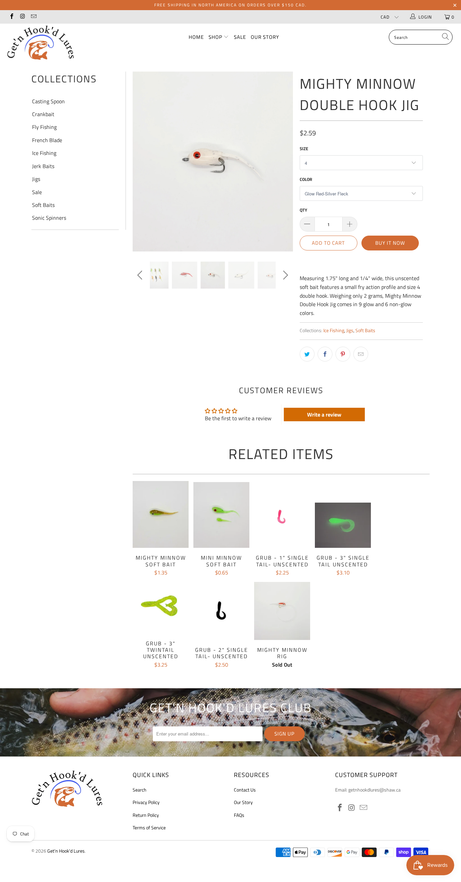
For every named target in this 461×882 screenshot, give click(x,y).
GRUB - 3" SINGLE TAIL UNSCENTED (343, 525)
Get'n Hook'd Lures (66, 850)
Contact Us (245, 789)
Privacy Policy (146, 802)
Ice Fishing (44, 153)
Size (304, 148)
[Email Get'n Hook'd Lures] (33, 17)
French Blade (47, 140)
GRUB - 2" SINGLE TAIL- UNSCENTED (221, 612)
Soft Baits (43, 205)
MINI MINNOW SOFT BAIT (221, 515)
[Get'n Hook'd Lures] (40, 42)
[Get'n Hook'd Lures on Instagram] (22, 17)
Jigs (36, 179)
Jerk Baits (43, 166)
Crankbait (43, 114)
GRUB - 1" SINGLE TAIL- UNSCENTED (282, 518)
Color (306, 179)
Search (139, 789)
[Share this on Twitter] (307, 354)
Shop (216, 37)
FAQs (239, 815)
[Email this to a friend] (360, 354)
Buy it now (390, 243)
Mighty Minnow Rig (282, 611)
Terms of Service (149, 827)
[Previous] (141, 155)
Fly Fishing (44, 127)
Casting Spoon (48, 101)
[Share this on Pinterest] (342, 354)
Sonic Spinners (49, 217)
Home (196, 37)
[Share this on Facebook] (325, 354)
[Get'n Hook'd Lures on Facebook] (11, 17)
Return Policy (146, 815)
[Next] (284, 155)
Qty (303, 210)
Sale (240, 37)
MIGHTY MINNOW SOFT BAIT (161, 514)
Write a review (324, 414)
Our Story (265, 37)
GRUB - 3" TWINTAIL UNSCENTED (161, 606)
